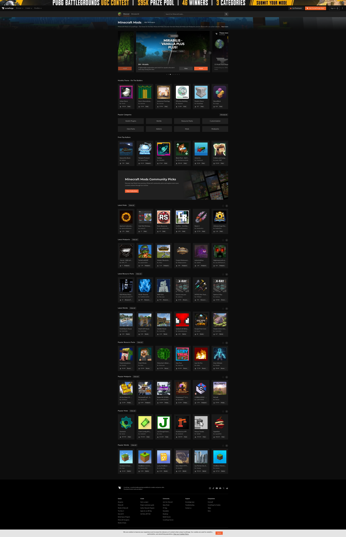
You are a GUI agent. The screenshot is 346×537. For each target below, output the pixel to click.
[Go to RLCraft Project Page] (220, 392)
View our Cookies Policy (181, 534)
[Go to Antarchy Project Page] (201, 153)
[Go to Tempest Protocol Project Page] (145, 153)
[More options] (342, 8)
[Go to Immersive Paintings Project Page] (163, 96)
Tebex (209, 508)
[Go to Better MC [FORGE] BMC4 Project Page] (163, 392)
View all (131, 205)
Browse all (223, 115)
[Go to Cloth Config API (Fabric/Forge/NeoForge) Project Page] (145, 427)
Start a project (144, 502)
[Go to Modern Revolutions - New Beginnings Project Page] (163, 255)
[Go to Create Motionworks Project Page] (182, 255)
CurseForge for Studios (214, 505)
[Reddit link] (227, 488)
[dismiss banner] (343, 3)
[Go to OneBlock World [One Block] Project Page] (220, 461)
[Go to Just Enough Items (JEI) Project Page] (163, 427)
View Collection (196, 68)
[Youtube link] (217, 488)
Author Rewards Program (147, 508)
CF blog (165, 508)
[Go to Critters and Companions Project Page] (220, 153)
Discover (126, 14)
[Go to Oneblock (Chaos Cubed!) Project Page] (126, 461)
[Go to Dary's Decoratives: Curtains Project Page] (145, 96)
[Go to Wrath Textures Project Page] (145, 290)
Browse (18, 8)
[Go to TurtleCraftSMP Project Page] (145, 255)
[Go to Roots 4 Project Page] (201, 221)
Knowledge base (189, 502)
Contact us (188, 508)
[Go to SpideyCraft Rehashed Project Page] (182, 324)
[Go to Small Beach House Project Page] (126, 324)
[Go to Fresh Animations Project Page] (126, 358)
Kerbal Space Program (124, 517)
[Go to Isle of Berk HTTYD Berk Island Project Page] (182, 461)
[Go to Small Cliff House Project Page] (145, 324)
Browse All (135, 14)
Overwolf (210, 502)
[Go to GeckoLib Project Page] (126, 427)
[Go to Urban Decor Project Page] (126, 96)
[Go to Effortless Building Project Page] (182, 96)
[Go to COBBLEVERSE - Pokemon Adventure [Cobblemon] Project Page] (201, 392)
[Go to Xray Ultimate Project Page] (220, 358)
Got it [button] (219, 533)
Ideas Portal (166, 505)
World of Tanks (122, 523)
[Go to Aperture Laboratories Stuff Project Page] (126, 221)
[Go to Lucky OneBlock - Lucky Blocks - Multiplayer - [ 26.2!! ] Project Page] (163, 461)
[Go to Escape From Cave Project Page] (201, 324)
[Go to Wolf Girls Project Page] (163, 290)
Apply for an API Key (146, 511)
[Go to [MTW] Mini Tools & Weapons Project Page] (201, 290)
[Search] (226, 14)
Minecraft (120, 505)
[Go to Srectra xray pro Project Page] (182, 290)
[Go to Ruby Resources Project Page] (163, 221)
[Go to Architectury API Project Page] (182, 427)
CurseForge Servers (168, 520)
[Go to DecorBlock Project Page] (220, 96)
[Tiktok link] (213, 488)
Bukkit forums (167, 517)
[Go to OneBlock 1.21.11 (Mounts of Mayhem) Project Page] (145, 461)
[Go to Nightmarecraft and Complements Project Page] (220, 255)
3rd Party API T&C (145, 514)
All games (120, 502)
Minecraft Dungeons (123, 520)
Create (27, 8)
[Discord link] (220, 488)
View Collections (131, 191)
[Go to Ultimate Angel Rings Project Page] (220, 221)
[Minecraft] (119, 14)
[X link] (224, 488)
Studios (37, 8)
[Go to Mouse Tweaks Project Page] (201, 427)
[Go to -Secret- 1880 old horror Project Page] (126, 255)
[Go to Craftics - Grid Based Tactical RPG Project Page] (182, 221)
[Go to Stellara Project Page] (163, 153)
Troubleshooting (189, 505)
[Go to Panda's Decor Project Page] (201, 96)
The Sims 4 (121, 511)
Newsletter (166, 511)
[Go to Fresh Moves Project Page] (145, 358)
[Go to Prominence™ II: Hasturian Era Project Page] (182, 392)
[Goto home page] (8, 8)
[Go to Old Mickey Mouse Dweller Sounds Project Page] (126, 290)
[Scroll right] (226, 205)
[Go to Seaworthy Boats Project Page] (126, 153)
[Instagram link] (210, 488)
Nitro (209, 511)
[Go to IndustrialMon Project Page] (201, 255)
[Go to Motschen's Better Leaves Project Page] (163, 358)
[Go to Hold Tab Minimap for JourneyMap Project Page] (145, 221)
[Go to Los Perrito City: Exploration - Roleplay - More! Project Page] (201, 461)
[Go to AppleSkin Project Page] (220, 427)
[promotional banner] (173, 2)
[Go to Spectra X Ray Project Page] (220, 290)
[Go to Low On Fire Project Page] (201, 358)
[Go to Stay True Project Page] (182, 358)
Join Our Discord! (168, 502)
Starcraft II (121, 514)
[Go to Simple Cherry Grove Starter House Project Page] (220, 324)
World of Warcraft (123, 508)
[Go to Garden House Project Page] (163, 324)
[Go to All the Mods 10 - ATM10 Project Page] (126, 392)
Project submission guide (147, 505)
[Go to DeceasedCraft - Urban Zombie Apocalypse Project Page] (145, 392)
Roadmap (165, 514)
